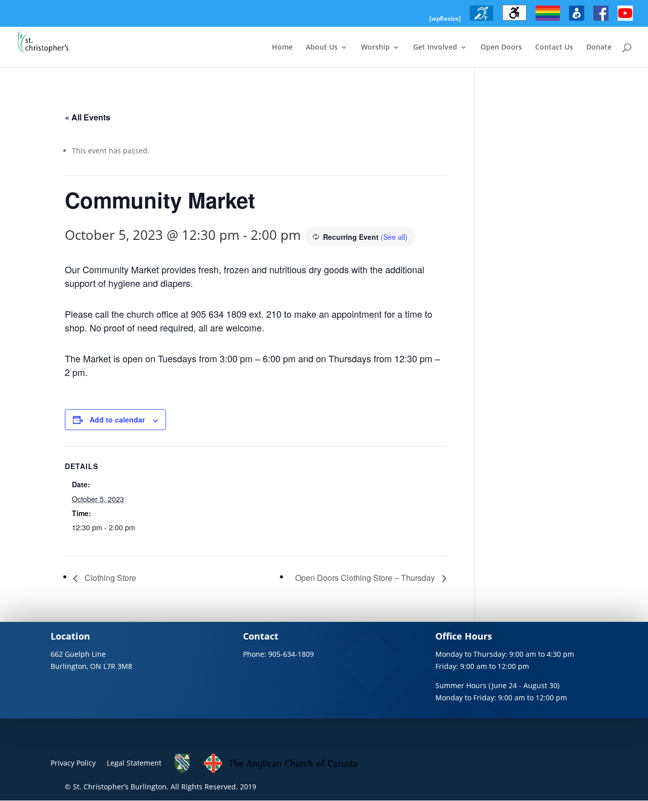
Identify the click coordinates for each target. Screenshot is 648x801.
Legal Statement (134, 763)
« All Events (87, 117)
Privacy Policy (73, 763)
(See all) (394, 237)
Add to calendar (117, 419)
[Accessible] (514, 20)
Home (282, 48)
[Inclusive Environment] (548, 20)
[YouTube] (625, 20)
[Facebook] (601, 20)
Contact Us (554, 48)
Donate (599, 48)
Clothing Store (109, 577)
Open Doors (501, 48)
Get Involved (435, 48)
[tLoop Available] (481, 20)
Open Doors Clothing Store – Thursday (366, 577)
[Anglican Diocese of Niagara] (182, 770)
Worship (375, 48)
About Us (322, 48)
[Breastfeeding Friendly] (576, 20)
